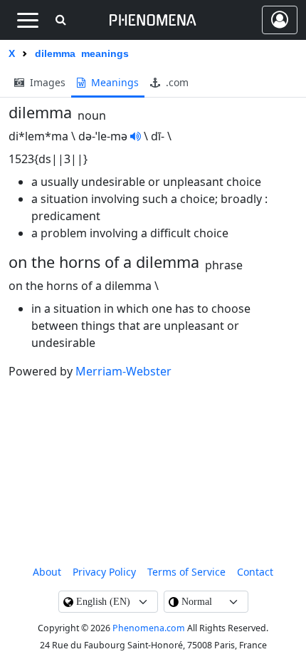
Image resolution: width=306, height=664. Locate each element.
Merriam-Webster (123, 371)
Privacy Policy (104, 572)
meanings (113, 82)
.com (176, 82)
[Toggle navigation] (27, 20)
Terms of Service (186, 572)
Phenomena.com (148, 628)
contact (255, 572)
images (46, 82)
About (47, 572)
